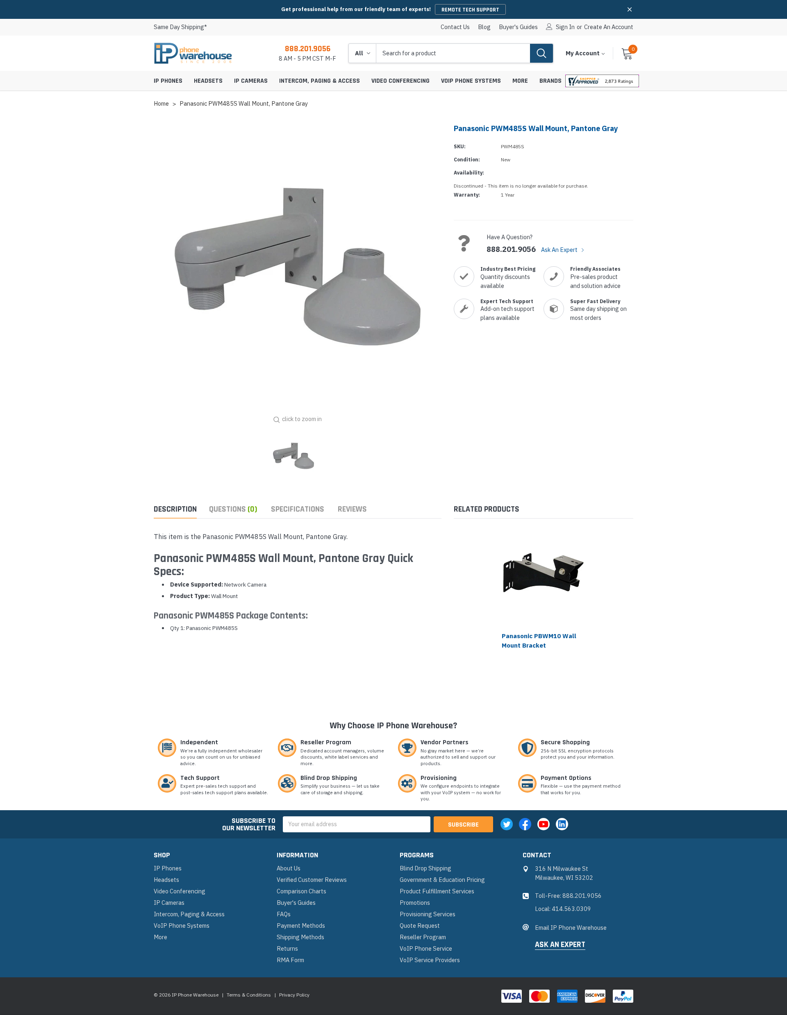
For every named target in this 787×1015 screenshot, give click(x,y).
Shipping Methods (300, 937)
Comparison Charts (301, 891)
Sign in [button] (565, 27)
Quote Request (420, 925)
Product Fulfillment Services (437, 891)
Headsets (208, 81)
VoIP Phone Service (426, 948)
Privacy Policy (294, 995)
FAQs (284, 914)
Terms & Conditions (249, 995)
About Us (288, 868)
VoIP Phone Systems (471, 81)
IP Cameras (251, 81)
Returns (287, 948)
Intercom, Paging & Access (319, 81)
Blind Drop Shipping (425, 868)
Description (175, 509)
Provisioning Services (427, 914)
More (520, 81)
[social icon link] (506, 824)
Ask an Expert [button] (560, 945)
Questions (233, 509)
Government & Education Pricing (442, 880)
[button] (629, 9)
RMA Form (290, 960)
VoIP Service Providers (430, 960)
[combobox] (453, 53)
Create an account (608, 27)
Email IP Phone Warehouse (571, 927)
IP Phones (168, 81)
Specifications (297, 509)
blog (484, 27)
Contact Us (455, 27)
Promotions (415, 902)
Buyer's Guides (518, 27)
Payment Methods (301, 925)
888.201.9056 (307, 48)
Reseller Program (423, 937)
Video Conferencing (400, 81)
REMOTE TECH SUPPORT (470, 10)
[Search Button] (541, 53)
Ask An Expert (560, 250)
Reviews (352, 509)
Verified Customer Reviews (312, 880)
